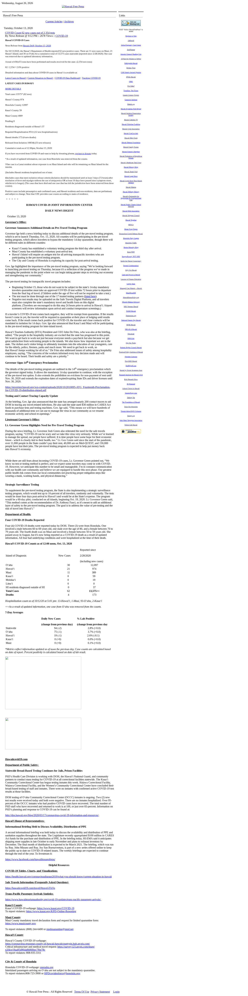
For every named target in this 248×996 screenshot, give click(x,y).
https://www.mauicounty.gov (20, 923)
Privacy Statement (100, 991)
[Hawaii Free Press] (73, 6)
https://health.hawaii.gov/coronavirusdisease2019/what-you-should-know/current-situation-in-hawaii (58, 876)
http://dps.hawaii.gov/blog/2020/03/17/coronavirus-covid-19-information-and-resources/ (52, 815)
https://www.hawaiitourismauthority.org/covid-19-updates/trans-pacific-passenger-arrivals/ (53, 899)
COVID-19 (62, 35)
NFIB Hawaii (130, 325)
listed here (90, 296)
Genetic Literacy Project (131, 95)
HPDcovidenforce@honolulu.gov (62, 973)
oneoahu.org (46, 967)
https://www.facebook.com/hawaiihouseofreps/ (30, 859)
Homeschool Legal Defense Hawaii (131, 234)
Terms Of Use (81, 991)
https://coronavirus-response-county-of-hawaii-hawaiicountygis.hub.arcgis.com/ (47, 943)
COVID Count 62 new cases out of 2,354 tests (30, 32)
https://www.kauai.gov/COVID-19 (55, 908)
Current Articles (54, 21)
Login (116, 991)
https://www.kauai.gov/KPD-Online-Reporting (51, 911)
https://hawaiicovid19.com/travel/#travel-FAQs (30, 888)
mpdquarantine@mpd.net (59, 929)
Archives (69, 21)
